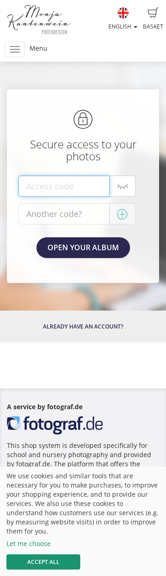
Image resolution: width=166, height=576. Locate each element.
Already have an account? (83, 326)
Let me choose (28, 543)
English (120, 26)
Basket (153, 26)
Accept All (43, 562)
